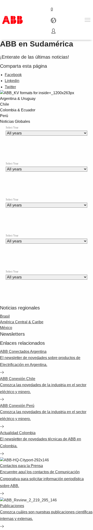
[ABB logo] (12, 20)
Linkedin (12, 81)
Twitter (10, 87)
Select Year (12, 127)
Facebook (13, 75)
